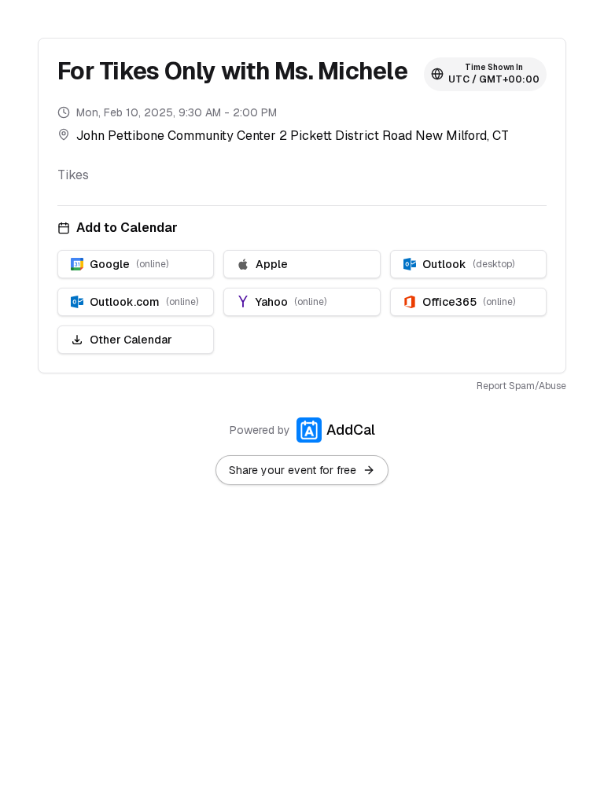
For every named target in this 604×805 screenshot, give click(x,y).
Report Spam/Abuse (521, 386)
